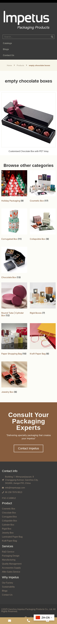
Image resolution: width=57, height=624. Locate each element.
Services (7, 546)
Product (7, 503)
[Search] (52, 37)
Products (20, 65)
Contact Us (7, 595)
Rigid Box (6, 529)
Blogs (4, 591)
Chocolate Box (9, 513)
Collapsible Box (9, 521)
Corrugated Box (9, 517)
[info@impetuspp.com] (9, 620)
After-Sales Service (11, 572)
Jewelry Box (8, 533)
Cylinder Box (8, 525)
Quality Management (11, 564)
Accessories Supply (11, 568)
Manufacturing (8, 560)
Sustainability (8, 587)
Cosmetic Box (8, 509)
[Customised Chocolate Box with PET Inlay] (28, 119)
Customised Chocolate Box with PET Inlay (29, 151)
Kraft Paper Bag (9, 541)
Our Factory (7, 583)
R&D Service (8, 552)
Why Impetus (10, 577)
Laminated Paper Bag (12, 537)
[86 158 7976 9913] (28, 620)
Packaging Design (10, 556)
